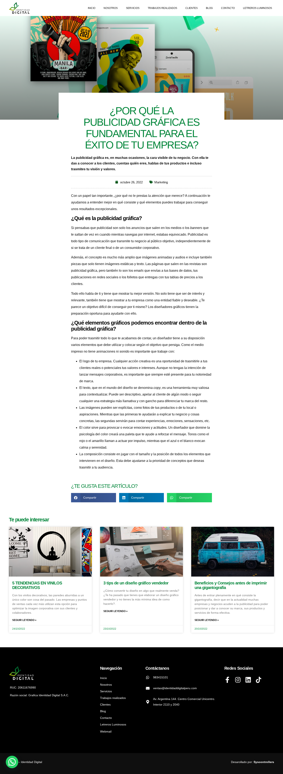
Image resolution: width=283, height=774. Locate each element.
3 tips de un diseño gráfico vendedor (135, 583)
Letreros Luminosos (257, 8)
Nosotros (111, 8)
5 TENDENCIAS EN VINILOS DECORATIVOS (37, 585)
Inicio (91, 8)
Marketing (161, 182)
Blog (209, 8)
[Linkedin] (248, 680)
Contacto (228, 8)
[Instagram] (238, 680)
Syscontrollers (264, 762)
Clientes (191, 8)
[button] (93, 497)
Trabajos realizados (162, 8)
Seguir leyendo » (24, 620)
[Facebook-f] (227, 680)
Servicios (132, 8)
